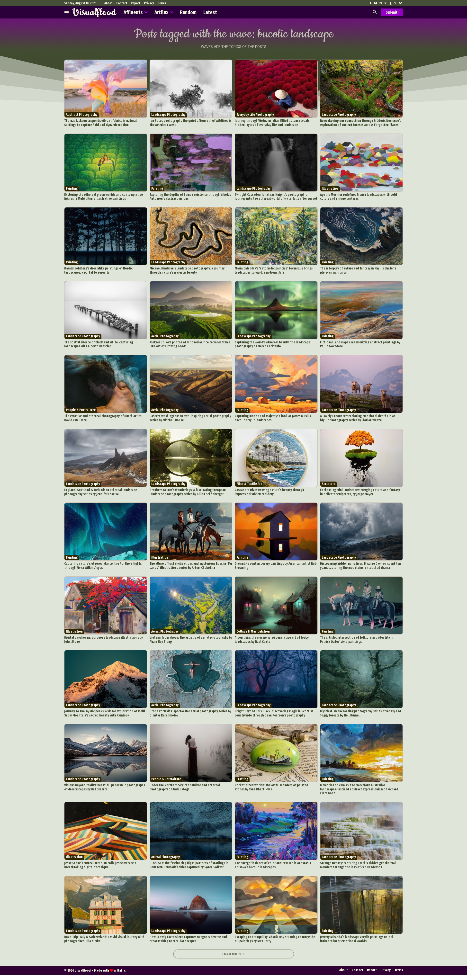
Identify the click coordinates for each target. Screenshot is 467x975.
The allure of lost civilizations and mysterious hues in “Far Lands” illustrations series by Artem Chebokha (191, 566)
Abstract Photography (81, 115)
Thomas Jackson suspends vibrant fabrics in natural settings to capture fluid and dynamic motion (100, 123)
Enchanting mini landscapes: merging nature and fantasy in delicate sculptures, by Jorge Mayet (360, 492)
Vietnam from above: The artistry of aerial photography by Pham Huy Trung (191, 639)
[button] (375, 12)
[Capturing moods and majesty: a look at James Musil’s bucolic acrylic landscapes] (276, 384)
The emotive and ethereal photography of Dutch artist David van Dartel (103, 418)
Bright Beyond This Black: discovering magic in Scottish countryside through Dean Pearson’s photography (274, 713)
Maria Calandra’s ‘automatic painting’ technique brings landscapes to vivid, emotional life (274, 270)
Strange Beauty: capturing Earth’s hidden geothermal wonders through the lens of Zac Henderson (358, 865)
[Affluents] (66, 12)
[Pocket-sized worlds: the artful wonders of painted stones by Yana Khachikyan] (276, 753)
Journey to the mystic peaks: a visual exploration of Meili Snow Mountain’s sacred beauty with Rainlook (104, 713)
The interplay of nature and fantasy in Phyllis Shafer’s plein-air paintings (358, 270)
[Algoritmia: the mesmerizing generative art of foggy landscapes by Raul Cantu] (276, 605)
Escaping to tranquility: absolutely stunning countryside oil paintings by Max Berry (275, 939)
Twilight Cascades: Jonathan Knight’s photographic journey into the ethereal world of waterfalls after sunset (276, 197)
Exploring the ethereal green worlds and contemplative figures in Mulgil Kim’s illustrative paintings (103, 197)
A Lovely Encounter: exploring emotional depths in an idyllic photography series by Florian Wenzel (357, 418)
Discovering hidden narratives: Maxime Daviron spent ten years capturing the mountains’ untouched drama (360, 566)
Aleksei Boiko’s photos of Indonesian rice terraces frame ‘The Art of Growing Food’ (190, 344)
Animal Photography (165, 857)
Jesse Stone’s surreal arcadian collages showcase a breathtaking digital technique (100, 865)
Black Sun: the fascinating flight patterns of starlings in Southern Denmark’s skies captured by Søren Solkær (189, 865)
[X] (395, 3)
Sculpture (328, 484)
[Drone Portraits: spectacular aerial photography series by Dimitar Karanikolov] (191, 679)
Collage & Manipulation (253, 631)
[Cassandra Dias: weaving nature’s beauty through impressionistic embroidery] (276, 458)
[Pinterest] (385, 3)
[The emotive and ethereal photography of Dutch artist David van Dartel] (105, 384)
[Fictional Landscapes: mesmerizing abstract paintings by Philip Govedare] (361, 310)
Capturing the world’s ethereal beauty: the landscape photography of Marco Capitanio (272, 344)
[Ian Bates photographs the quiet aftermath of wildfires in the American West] (191, 88)
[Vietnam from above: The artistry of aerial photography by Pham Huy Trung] (191, 605)
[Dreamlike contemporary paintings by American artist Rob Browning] (276, 531)
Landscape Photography (168, 115)
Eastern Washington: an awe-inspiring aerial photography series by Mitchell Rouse (190, 418)
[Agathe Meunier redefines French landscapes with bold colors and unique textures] (361, 162)
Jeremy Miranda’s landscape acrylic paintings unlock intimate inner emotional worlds (357, 939)
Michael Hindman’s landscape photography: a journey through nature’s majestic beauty (187, 270)
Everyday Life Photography (255, 115)
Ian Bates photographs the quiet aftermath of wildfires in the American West (191, 123)
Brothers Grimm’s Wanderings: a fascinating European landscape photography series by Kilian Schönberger (188, 492)
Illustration (330, 189)
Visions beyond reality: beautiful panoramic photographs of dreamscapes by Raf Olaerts (104, 787)
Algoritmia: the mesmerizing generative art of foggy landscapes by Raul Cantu (272, 639)
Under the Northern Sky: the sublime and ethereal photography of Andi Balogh (185, 787)
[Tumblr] (390, 3)
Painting (72, 189)
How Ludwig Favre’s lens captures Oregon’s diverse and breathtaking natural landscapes (188, 939)
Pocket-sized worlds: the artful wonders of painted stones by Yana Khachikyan (271, 787)
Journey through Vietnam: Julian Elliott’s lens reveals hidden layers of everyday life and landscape (272, 123)
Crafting (242, 779)
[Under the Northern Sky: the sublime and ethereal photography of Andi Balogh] (191, 753)
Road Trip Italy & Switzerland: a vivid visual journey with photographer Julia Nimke (104, 939)
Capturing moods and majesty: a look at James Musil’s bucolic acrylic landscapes (273, 418)
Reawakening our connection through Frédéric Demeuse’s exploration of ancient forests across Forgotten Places (360, 123)
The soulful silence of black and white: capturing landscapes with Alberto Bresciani (98, 344)
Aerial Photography (165, 336)
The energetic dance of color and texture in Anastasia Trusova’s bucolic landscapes (273, 865)
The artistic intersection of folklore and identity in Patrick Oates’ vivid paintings (356, 639)
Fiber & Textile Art (249, 484)
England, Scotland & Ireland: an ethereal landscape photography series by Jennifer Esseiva (100, 492)
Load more (232, 954)
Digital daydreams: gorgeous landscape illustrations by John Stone (103, 639)
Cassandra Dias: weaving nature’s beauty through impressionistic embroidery (269, 492)
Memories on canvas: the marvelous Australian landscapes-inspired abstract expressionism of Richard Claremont (359, 789)
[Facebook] (370, 3)
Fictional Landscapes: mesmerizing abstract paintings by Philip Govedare (360, 344)
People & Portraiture (81, 410)
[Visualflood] (94, 12)
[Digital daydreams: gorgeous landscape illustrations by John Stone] (105, 605)
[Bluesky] (400, 3)
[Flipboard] (375, 3)
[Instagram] (380, 3)
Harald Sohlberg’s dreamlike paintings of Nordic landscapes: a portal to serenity (98, 270)
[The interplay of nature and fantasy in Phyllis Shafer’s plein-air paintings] (361, 236)
